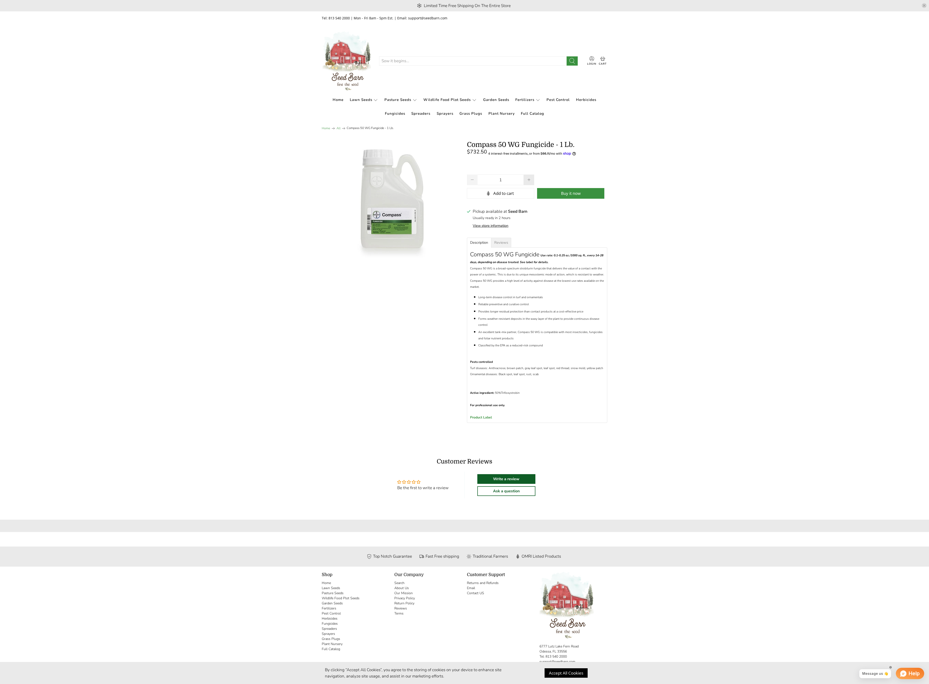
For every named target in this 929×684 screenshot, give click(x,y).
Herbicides (586, 99)
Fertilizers (524, 99)
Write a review (506, 479)
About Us (401, 588)
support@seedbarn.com (557, 661)
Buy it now (571, 193)
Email (471, 588)
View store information (490, 225)
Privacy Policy (404, 598)
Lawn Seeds (361, 99)
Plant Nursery (501, 113)
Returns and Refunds (483, 583)
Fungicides (395, 113)
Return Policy (404, 603)
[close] (924, 5)
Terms (399, 613)
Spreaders (420, 113)
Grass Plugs (470, 113)
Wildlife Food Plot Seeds (447, 99)
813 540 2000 (556, 656)
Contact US (475, 593)
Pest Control (558, 99)
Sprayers (445, 113)
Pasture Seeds (397, 99)
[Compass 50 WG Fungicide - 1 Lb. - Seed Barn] (392, 201)
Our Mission (403, 593)
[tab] (479, 243)
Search (399, 583)
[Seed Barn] (346, 61)
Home (338, 99)
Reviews (400, 608)
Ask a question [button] (506, 491)
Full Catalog (532, 113)
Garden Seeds (496, 99)
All (339, 128)
